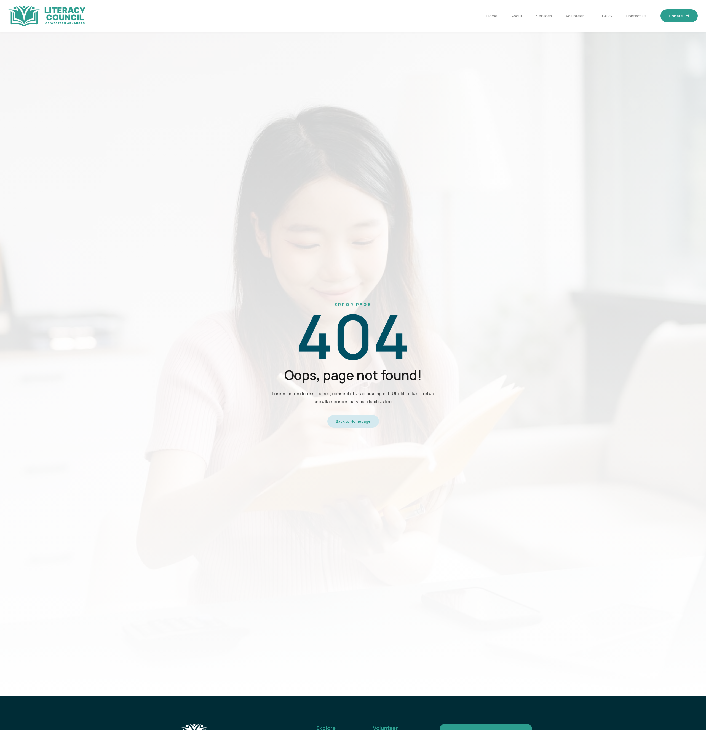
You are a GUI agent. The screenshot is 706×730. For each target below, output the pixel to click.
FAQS (607, 15)
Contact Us (636, 15)
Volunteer (575, 15)
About (516, 15)
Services (544, 15)
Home (492, 15)
